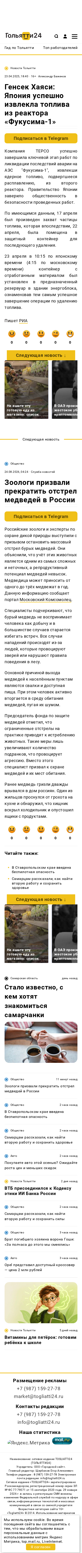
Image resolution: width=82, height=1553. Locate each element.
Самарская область (24, 978)
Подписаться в (41, 138)
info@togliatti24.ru (39, 1422)
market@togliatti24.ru (38, 1396)
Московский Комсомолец (45, 599)
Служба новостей (43, 471)
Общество (17, 463)
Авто (13, 1155)
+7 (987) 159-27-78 (38, 1388)
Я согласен (40, 1547)
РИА (23, 320)
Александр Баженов (52, 76)
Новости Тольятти (23, 68)
